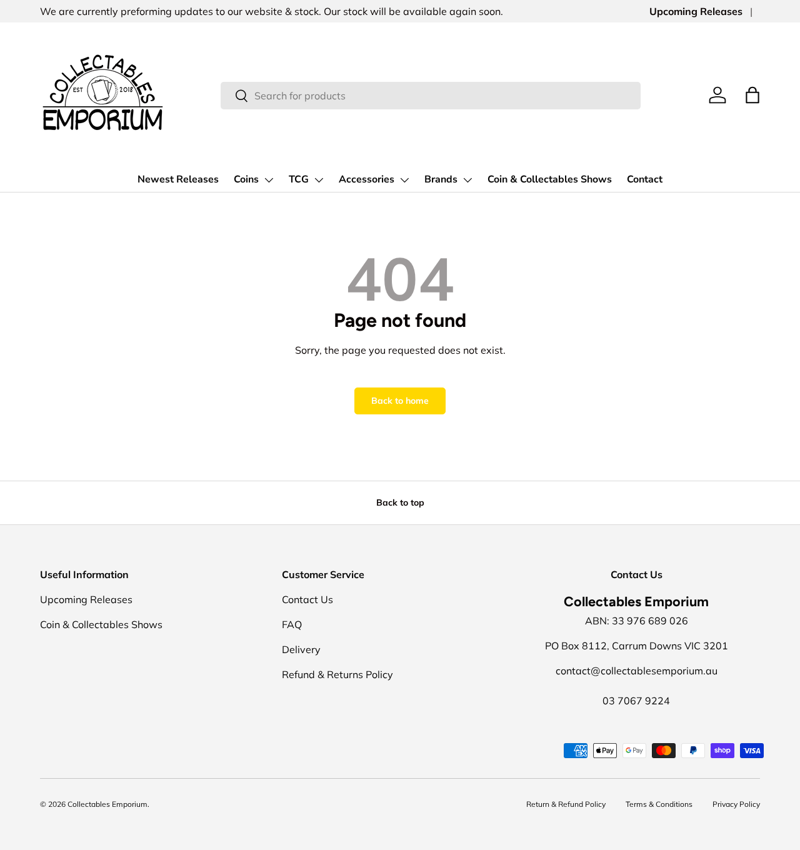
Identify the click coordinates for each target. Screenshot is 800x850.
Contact (644, 179)
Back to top (400, 502)
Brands (441, 179)
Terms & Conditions (659, 804)
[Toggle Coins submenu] (268, 180)
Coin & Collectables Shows (550, 179)
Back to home (400, 400)
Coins (246, 179)
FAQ (292, 624)
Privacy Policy (736, 804)
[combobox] (431, 95)
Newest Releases (178, 179)
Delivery (301, 649)
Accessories (366, 179)
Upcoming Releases (695, 11)
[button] (752, 95)
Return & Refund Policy (566, 804)
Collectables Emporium (108, 804)
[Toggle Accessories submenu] (404, 180)
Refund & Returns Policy (337, 674)
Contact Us (307, 599)
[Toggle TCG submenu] (318, 180)
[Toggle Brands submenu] (467, 180)
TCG (299, 179)
